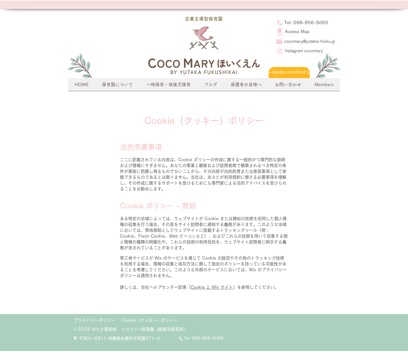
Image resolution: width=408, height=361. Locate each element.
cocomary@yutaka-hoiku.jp (309, 41)
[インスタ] (279, 51)
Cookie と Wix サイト (212, 287)
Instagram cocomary (304, 51)
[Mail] (279, 41)
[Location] (279, 32)
